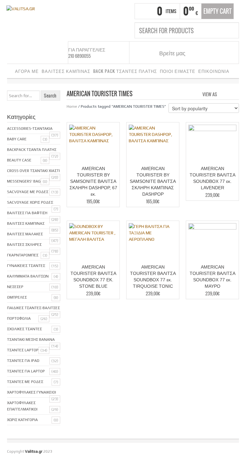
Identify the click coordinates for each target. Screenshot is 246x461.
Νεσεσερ (15, 287)
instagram (205, 52)
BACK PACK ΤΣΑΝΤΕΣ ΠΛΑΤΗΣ (125, 71)
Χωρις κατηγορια (22, 420)
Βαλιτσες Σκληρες (24, 244)
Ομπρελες (17, 297)
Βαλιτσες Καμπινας (26, 223)
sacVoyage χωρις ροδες (30, 202)
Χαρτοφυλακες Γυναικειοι (31, 392)
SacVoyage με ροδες (27, 192)
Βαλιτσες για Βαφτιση (27, 213)
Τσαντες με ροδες (25, 381)
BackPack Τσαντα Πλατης (31, 149)
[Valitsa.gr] (20, 8)
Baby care (17, 139)
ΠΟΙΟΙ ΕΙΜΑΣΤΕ (177, 71)
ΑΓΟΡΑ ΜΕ (27, 71)
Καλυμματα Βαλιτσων (28, 276)
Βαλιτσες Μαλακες (25, 234)
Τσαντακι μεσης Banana (31, 339)
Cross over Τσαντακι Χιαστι (33, 170)
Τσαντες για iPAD (23, 360)
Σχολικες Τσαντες (24, 329)
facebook (197, 52)
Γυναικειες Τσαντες (26, 265)
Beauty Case (19, 160)
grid (223, 93)
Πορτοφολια (19, 318)
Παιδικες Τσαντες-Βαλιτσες (33, 308)
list (234, 93)
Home (72, 106)
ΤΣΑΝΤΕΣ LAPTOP (22, 350)
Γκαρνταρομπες (22, 255)
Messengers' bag (24, 181)
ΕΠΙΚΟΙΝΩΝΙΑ (213, 71)
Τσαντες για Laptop (26, 371)
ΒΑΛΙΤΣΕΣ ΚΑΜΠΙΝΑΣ (66, 71)
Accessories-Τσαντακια (30, 128)
